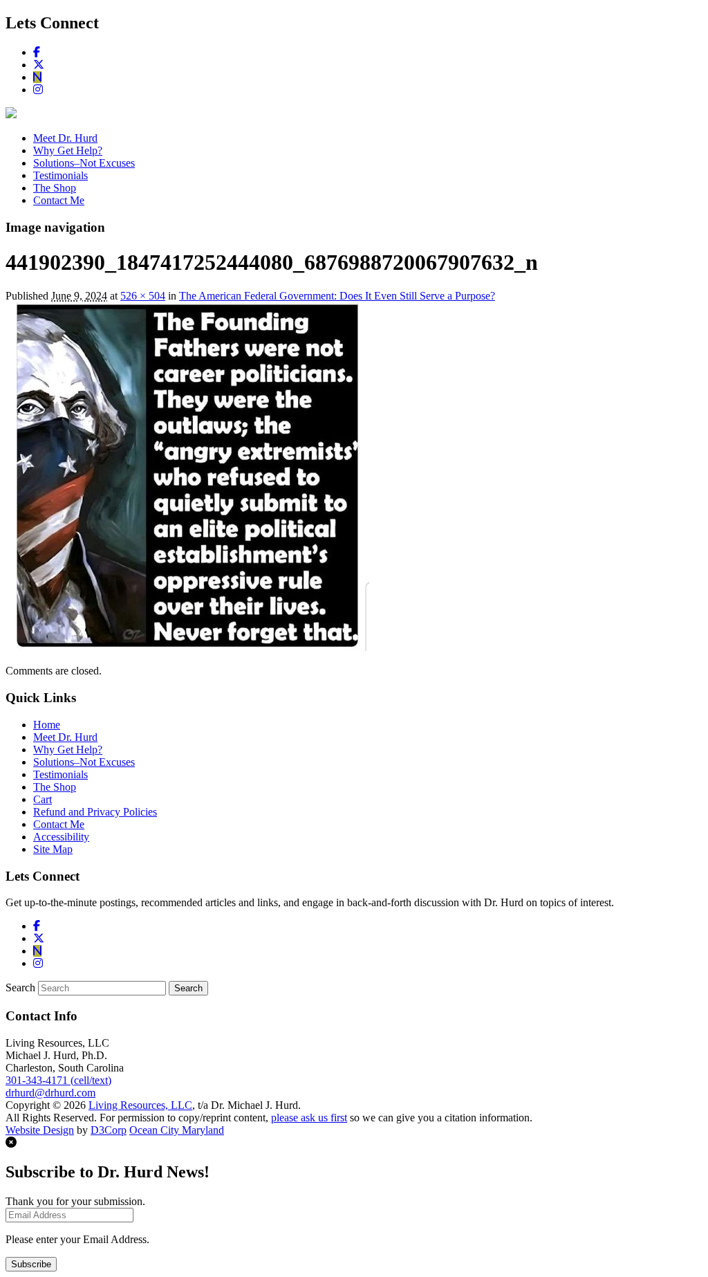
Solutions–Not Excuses (84, 163)
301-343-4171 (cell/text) (58, 1080)
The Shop (54, 188)
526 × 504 (142, 296)
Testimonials (60, 175)
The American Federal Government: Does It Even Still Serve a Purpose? (337, 296)
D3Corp (109, 1130)
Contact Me (58, 200)
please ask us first (309, 1117)
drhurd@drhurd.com (50, 1093)
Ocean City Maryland (176, 1130)
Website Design (40, 1130)
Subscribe (31, 1264)
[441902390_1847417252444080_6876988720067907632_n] (187, 647)
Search (20, 987)
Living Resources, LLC (140, 1105)
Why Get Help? (67, 150)
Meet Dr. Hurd (65, 138)
